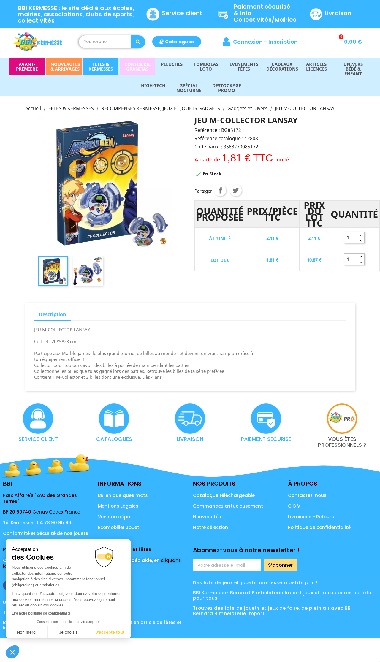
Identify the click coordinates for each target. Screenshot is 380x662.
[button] (176, 41)
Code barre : (208, 147)
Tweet (236, 190)
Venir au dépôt (115, 517)
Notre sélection (210, 527)
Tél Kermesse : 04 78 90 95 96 (37, 523)
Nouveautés (207, 517)
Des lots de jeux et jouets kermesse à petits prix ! (255, 582)
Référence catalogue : (218, 138)
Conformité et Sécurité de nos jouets (45, 533)
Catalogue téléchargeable (224, 495)
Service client (182, 13)
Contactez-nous (307, 495)
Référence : (207, 130)
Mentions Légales (118, 506)
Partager (220, 190)
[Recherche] (138, 41)
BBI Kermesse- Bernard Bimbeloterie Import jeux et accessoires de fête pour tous (282, 595)
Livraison (337, 13)
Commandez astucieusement (228, 506)
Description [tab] (52, 314)
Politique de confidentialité (319, 527)
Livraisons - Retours (311, 517)
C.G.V (294, 506)
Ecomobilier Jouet (118, 527)
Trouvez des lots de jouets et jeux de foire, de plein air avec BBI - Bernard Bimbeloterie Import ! (274, 611)
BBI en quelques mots (123, 495)
